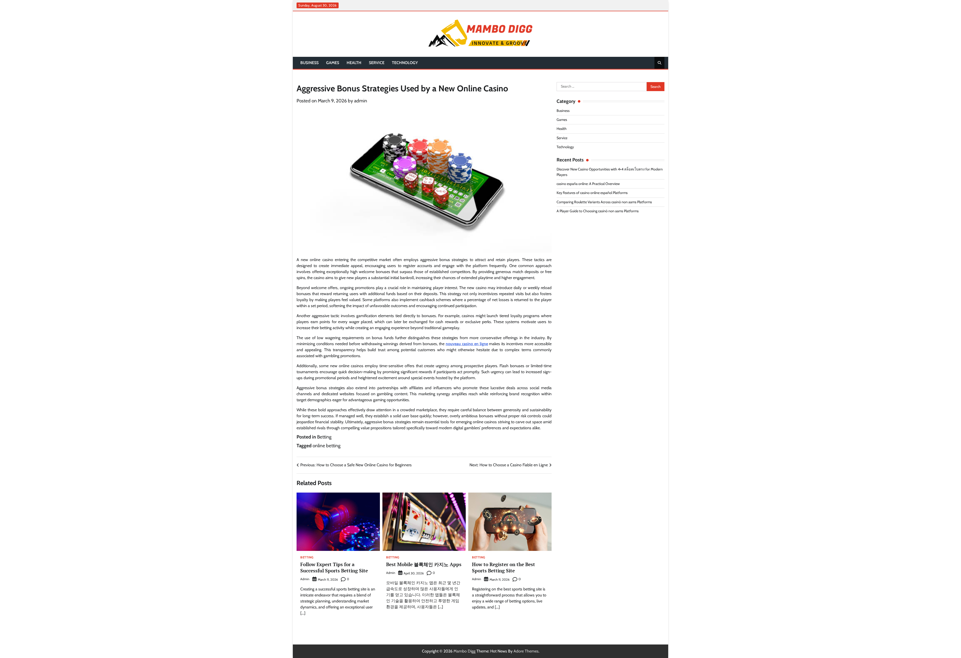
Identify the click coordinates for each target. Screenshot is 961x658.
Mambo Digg (464, 651)
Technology (405, 62)
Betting (324, 437)
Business (309, 62)
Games (332, 62)
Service (376, 62)
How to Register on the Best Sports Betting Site (503, 567)
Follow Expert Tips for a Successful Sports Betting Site (334, 567)
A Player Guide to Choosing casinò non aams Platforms (598, 211)
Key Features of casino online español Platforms (592, 192)
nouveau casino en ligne (467, 343)
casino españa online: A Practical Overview (588, 183)
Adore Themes (526, 651)
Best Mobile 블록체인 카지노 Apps (423, 564)
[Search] (659, 63)
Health (354, 62)
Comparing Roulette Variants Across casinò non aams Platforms (604, 202)
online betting (326, 446)
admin (360, 101)
